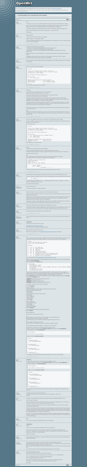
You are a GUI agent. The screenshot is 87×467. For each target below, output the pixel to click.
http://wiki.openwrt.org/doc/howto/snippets (34, 225)
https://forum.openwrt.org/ (56, 8)
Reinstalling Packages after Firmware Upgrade (48, 231)
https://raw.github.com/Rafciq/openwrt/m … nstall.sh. (46, 257)
